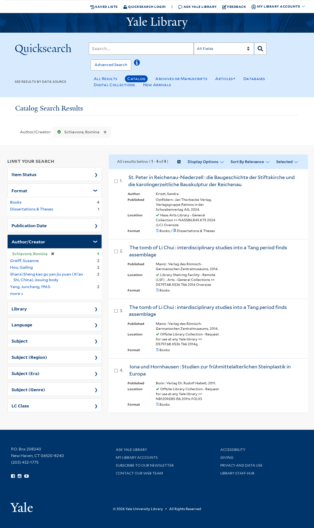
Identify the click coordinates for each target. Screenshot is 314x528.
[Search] (260, 48)
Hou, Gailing (21, 267)
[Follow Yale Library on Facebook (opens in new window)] (13, 476)
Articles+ (225, 78)
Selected (284, 161)
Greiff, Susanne (24, 260)
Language (22, 324)
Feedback (236, 6)
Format (19, 190)
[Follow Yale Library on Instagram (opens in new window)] (19, 476)
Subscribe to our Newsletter (145, 465)
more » (17, 293)
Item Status (24, 174)
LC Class (20, 405)
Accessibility (232, 450)
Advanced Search (110, 64)
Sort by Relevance (247, 161)
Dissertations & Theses (31, 209)
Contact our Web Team (139, 473)
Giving (226, 457)
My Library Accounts (137, 457)
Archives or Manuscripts (181, 78)
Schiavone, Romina (82, 132)
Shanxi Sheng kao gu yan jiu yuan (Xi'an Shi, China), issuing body (46, 277)
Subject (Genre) (28, 389)
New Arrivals (157, 85)
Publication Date (29, 225)
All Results (105, 78)
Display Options (203, 161)
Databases (254, 78)
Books (16, 202)
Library (19, 308)
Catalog (136, 78)
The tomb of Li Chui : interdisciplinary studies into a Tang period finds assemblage (208, 310)
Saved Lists (106, 6)
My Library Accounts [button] (278, 6)
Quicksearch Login (146, 6)
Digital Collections (114, 85)
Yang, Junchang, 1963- (30, 286)
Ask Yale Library (200, 6)
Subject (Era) (25, 373)
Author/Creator (28, 241)
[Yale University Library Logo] (157, 22)
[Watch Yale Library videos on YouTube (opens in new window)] (26, 476)
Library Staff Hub (237, 473)
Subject (19, 341)
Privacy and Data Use (241, 465)
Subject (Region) (29, 357)
